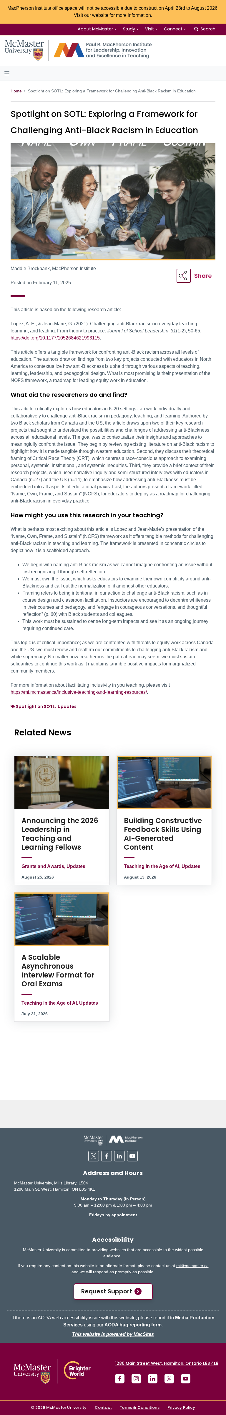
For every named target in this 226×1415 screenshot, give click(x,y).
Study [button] (129, 29)
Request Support (106, 1291)
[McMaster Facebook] (119, 1378)
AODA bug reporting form (133, 1324)
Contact (103, 1407)
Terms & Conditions (139, 1407)
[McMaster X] (169, 1378)
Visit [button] (149, 29)
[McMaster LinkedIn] (152, 1378)
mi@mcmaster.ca (192, 1265)
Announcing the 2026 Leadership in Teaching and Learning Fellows (59, 834)
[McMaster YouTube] (185, 1378)
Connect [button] (173, 29)
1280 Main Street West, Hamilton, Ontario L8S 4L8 (166, 1363)
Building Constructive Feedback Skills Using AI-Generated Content (163, 834)
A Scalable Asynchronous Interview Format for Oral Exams (57, 970)
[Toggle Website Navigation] (113, 73)
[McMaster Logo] (52, 1371)
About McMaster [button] (95, 29)
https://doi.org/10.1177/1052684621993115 (55, 337)
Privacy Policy (181, 1407)
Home (16, 91)
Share (203, 276)
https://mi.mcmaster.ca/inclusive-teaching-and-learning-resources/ (79, 692)
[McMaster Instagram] (136, 1378)
